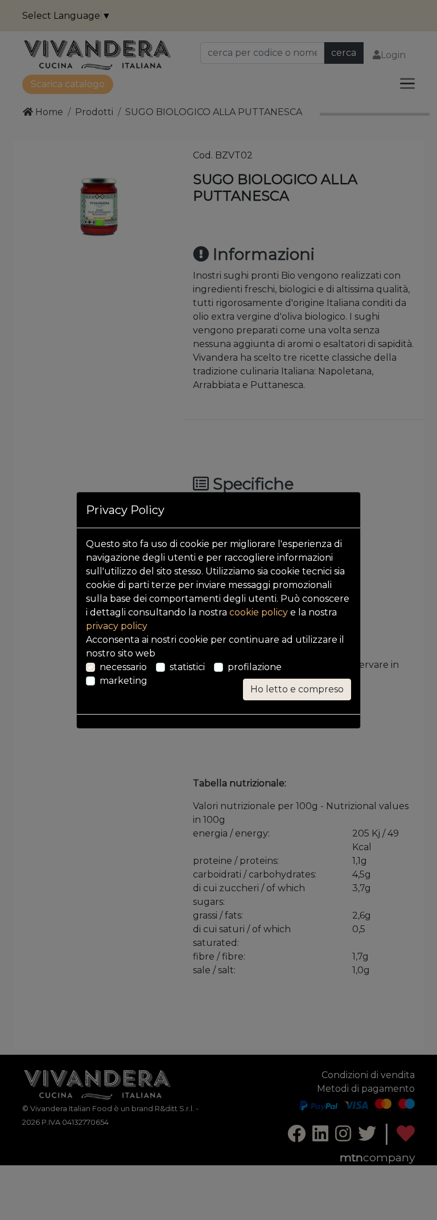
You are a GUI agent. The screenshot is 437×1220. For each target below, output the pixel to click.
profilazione (255, 667)
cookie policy (258, 612)
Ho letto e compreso (297, 689)
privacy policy (116, 626)
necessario (123, 667)
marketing (123, 680)
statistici (187, 667)
